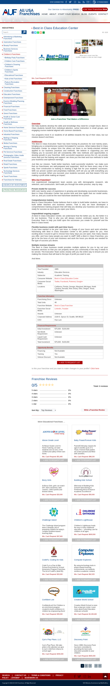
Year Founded (42, 269)
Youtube (65, 309)
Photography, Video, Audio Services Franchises (14, 156)
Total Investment (43, 342)
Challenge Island (49, 520)
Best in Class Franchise (64, 305)
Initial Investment (43, 329)
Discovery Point (81, 639)
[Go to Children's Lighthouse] (86, 512)
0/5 (34, 385)
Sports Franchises (10, 168)
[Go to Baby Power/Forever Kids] (86, 432)
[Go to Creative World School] (86, 592)
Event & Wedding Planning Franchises (14, 102)
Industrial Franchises (11, 134)
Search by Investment (15, 185)
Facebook (64, 281)
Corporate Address (44, 317)
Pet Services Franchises (13, 152)
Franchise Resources (15, 190)
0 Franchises (102, 2)
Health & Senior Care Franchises (12, 118)
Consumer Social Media (44, 282)
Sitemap (16, 678)
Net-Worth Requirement (42, 333)
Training (40, 354)
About (52, 14)
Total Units (41, 302)
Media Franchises (10, 143)
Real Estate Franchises (12, 161)
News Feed (83, 2)
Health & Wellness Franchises (11, 123)
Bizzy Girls (46, 480)
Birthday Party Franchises (14, 58)
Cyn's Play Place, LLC (51, 639)
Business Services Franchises (11, 50)
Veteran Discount (44, 357)
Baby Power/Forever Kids (85, 440)
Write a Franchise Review (94, 410)
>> (100, 666)
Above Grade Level (50, 440)
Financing (41, 351)
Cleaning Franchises (11, 87)
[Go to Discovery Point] (86, 631)
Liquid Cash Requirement (42, 338)
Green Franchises (10, 113)
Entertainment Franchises (13, 98)
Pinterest (72, 281)
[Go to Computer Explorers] (86, 552)
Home (45, 14)
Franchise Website (44, 305)
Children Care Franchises (14, 61)
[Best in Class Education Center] (54, 74)
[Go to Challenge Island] (54, 512)
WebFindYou (104, 683)
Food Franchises (10, 110)
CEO (39, 320)
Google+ (79, 281)
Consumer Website (44, 278)
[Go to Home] (21, 16)
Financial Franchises (12, 106)
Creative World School (83, 600)
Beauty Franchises (11, 45)
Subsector (41, 275)
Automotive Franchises (12, 42)
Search (6, 675)
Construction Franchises (13, 91)
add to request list (54, 460)
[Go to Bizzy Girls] (54, 472)
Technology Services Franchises (11, 172)
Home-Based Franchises (13, 131)
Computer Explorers (82, 560)
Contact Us (20, 675)
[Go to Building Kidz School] (86, 472)
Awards (40, 314)
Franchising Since (44, 299)
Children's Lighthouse (83, 520)
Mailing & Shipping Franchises (11, 139)
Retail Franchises (10, 164)
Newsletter (88, 2)
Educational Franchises (14, 75)
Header (105, 676)
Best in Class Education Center (66, 278)
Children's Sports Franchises (11, 71)
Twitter (57, 281)
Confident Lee (48, 600)
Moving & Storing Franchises (10, 147)
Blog (84, 14)
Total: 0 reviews (100, 386)
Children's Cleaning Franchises (12, 65)
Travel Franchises (10, 176)
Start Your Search (69, 14)
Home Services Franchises (14, 127)
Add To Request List (45, 83)
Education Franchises (12, 94)
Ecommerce (94, 683)
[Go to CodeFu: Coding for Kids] (54, 552)
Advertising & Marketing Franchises (13, 38)
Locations (41, 287)
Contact (103, 14)
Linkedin (58, 309)
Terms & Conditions (40, 675)
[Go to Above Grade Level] (54, 432)
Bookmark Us (31, 678)
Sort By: (36, 410)
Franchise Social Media (43, 310)
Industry (40, 272)
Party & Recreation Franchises (12, 83)
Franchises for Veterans (13, 180)
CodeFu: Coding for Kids (52, 560)
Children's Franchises (12, 54)
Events (93, 14)
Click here (95, 368)
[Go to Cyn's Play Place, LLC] (54, 631)
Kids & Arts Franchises (13, 79)
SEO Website (87, 683)
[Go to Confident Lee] (54, 592)
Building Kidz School (83, 480)
